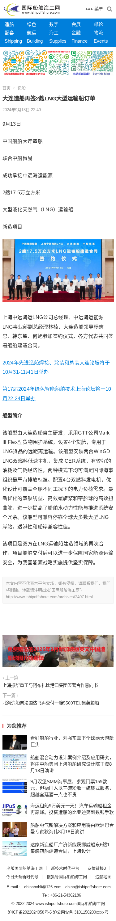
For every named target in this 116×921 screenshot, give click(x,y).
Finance (79, 41)
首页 (6, 88)
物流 (98, 32)
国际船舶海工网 (91, 903)
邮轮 (98, 24)
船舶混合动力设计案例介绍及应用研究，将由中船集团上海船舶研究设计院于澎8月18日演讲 (72, 764)
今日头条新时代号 (22, 876)
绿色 (31, 24)
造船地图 (103, 876)
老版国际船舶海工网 (24, 868)
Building (35, 41)
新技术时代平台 (65, 868)
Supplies (58, 41)
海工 (53, 32)
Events (101, 41)
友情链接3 (97, 868)
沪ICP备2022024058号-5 (30, 912)
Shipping (13, 41)
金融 (76, 32)
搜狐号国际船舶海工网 (67, 876)
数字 (53, 24)
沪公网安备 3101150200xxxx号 (81, 912)
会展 (76, 24)
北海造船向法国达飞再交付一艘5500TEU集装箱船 (50, 702)
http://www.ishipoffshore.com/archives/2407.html (49, 597)
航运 (31, 32)
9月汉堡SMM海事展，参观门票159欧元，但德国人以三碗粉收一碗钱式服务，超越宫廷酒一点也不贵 (72, 788)
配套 (9, 32)
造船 (9, 24)
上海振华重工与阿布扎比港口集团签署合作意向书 (50, 685)
